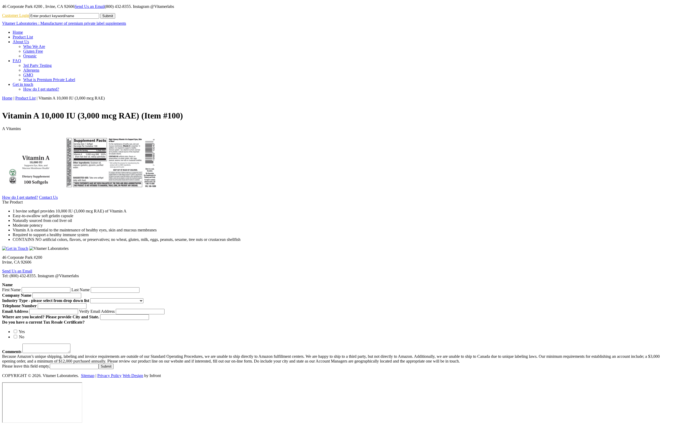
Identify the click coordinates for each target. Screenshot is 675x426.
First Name (11, 290)
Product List (25, 98)
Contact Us (48, 197)
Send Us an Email (90, 6)
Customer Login (15, 15)
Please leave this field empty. (26, 366)
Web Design (133, 375)
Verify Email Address (97, 311)
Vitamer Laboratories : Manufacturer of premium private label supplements (64, 23)
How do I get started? (20, 197)
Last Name (80, 290)
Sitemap (87, 375)
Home (7, 98)
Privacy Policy (109, 375)
